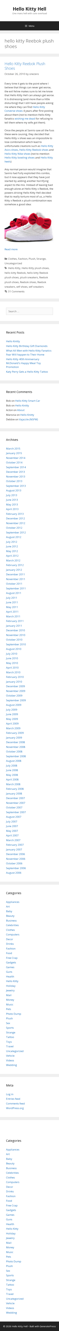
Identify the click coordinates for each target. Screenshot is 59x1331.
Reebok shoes (28, 282)
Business (11, 920)
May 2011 (12, 607)
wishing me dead (25, 118)
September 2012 (16, 532)
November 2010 (15, 635)
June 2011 (12, 602)
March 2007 (13, 840)
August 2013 (13, 490)
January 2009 (14, 737)
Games (10, 967)
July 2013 (11, 495)
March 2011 (13, 616)
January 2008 (14, 793)
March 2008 (13, 784)
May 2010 (12, 663)
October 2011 (14, 583)
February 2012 (15, 565)
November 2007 (15, 803)
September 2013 (16, 486)
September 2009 (16, 700)
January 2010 (14, 681)
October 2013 (14, 481)
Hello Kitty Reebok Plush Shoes (25, 66)
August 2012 (13, 537)
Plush (32, 258)
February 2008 (15, 789)
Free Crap (12, 958)
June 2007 (12, 826)
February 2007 (15, 844)
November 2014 (15, 458)
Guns (9, 971)
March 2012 (13, 560)
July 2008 (11, 765)
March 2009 (13, 728)
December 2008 (15, 742)
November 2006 (15, 859)
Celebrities (12, 925)
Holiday (11, 986)
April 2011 (12, 611)
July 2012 (11, 542)
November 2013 (15, 476)
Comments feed (15, 1103)
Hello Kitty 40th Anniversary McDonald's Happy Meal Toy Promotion (23, 363)
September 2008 (16, 756)
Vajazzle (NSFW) (28, 419)
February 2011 (15, 621)
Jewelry (10, 990)
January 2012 (14, 569)
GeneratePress (48, 1326)
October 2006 (14, 863)
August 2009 (13, 705)
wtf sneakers (36, 286)
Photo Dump (13, 1014)
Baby (9, 911)
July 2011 (11, 597)
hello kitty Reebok (15, 273)
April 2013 (12, 509)
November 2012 (15, 523)
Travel (10, 1046)
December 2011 (15, 574)
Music (9, 1004)
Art (8, 906)
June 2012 (12, 546)
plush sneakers (29, 277)
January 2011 (14, 625)
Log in (9, 1094)
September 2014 (16, 467)
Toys (9, 1041)
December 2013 (15, 472)
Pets (8, 1009)
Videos (10, 1060)
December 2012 (15, 518)
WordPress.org (15, 1108)
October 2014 (14, 462)
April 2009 (12, 723)
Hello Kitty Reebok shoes (33, 149)
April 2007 (12, 835)
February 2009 (15, 733)
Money (10, 999)
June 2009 (12, 714)
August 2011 (13, 593)
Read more (11, 249)
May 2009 (12, 719)
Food (9, 953)
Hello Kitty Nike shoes (17, 153)
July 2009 (11, 709)
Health (10, 976)
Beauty (10, 916)
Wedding (11, 1065)
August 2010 (13, 649)
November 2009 (15, 691)
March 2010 (13, 672)
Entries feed (13, 1099)
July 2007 (11, 821)
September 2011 (16, 588)
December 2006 (15, 854)
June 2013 (12, 499)
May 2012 (12, 551)
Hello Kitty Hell (29, 9)
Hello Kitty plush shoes (35, 268)
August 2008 (13, 761)
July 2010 (11, 653)
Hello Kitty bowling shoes (20, 157)
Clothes (12, 258)
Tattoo (10, 1037)
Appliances (12, 902)
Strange (41, 258)
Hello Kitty (14, 268)
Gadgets (11, 962)
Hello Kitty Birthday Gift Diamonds (27, 346)
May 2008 (12, 775)
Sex (8, 1023)
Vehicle (10, 1055)
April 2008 (12, 779)
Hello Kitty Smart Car (27, 400)
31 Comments (16, 291)
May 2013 (12, 504)
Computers (12, 934)
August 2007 (13, 817)
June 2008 (12, 770)
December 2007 (15, 798)
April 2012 (12, 555)
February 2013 (15, 514)
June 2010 (12, 658)
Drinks (10, 944)
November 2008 (15, 747)
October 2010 (14, 639)
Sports (10, 1027)
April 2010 (12, 667)
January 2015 (14, 453)
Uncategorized (13, 263)
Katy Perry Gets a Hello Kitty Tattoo (27, 371)
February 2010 (15, 677)
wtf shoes (22, 286)
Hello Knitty (13, 341)
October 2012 (14, 527)
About (21, 410)
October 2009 (14, 695)
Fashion (22, 258)
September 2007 (16, 812)
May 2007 (12, 831)
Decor (9, 939)
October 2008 (14, 751)
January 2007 (14, 849)
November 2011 (15, 579)
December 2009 (15, 686)
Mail (8, 995)
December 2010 (15, 630)
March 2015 (13, 448)
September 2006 (16, 868)
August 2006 (13, 872)
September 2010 (16, 644)
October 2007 (14, 807)
